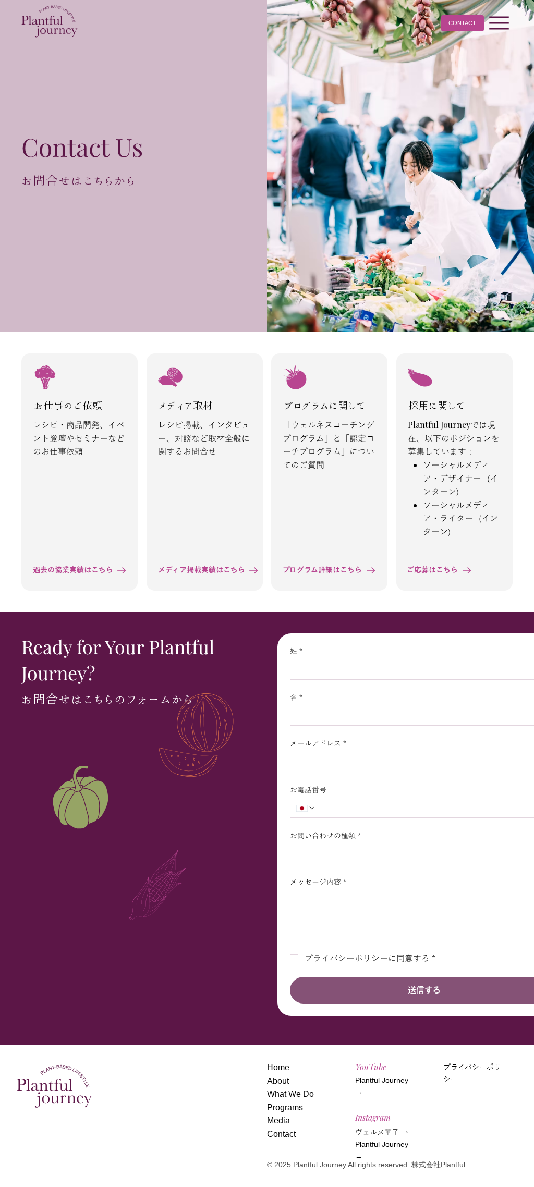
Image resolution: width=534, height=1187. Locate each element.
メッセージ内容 (318, 881)
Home (278, 1067)
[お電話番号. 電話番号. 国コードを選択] (306, 808)
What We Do (290, 1094)
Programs (285, 1107)
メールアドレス (318, 743)
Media (278, 1120)
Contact (281, 1134)
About (278, 1080)
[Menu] (500, 23)
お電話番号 (308, 789)
